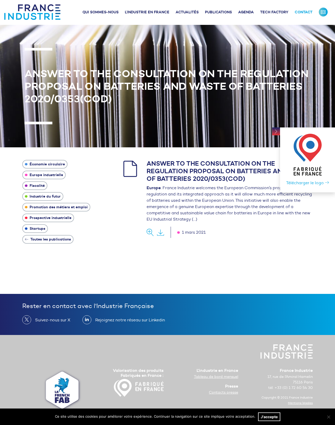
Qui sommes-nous (100, 12)
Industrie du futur (45, 196)
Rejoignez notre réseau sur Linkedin (130, 319)
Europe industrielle (46, 174)
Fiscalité (37, 185)
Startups (37, 228)
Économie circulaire (47, 164)
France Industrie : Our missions (323, 12)
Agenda (246, 12)
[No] (328, 417)
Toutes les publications (50, 239)
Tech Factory (274, 12)
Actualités (187, 12)
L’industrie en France (147, 12)
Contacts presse (223, 392)
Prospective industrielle (50, 217)
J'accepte (269, 417)
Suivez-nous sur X (52, 319)
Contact (303, 12)
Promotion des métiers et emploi (58, 207)
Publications (218, 12)
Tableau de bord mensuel (216, 376)
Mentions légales (300, 403)
